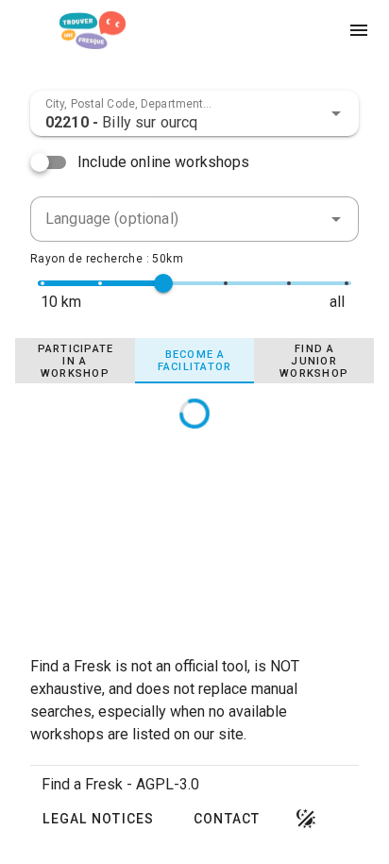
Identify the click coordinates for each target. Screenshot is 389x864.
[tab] (75, 360)
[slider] (163, 283)
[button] (336, 113)
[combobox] (194, 113)
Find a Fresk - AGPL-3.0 (120, 784)
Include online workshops (163, 162)
